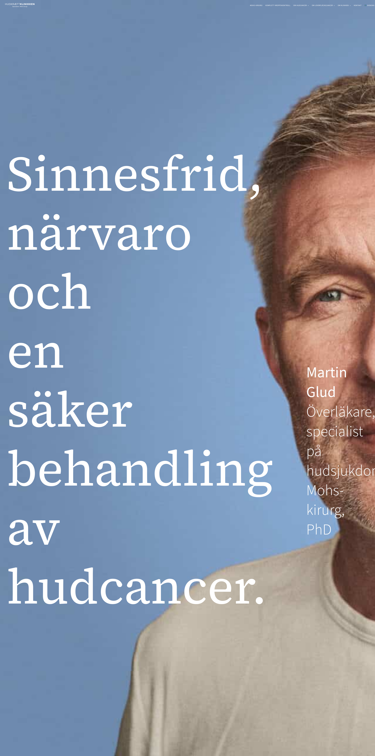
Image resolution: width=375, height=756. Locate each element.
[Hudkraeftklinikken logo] (19, 3)
